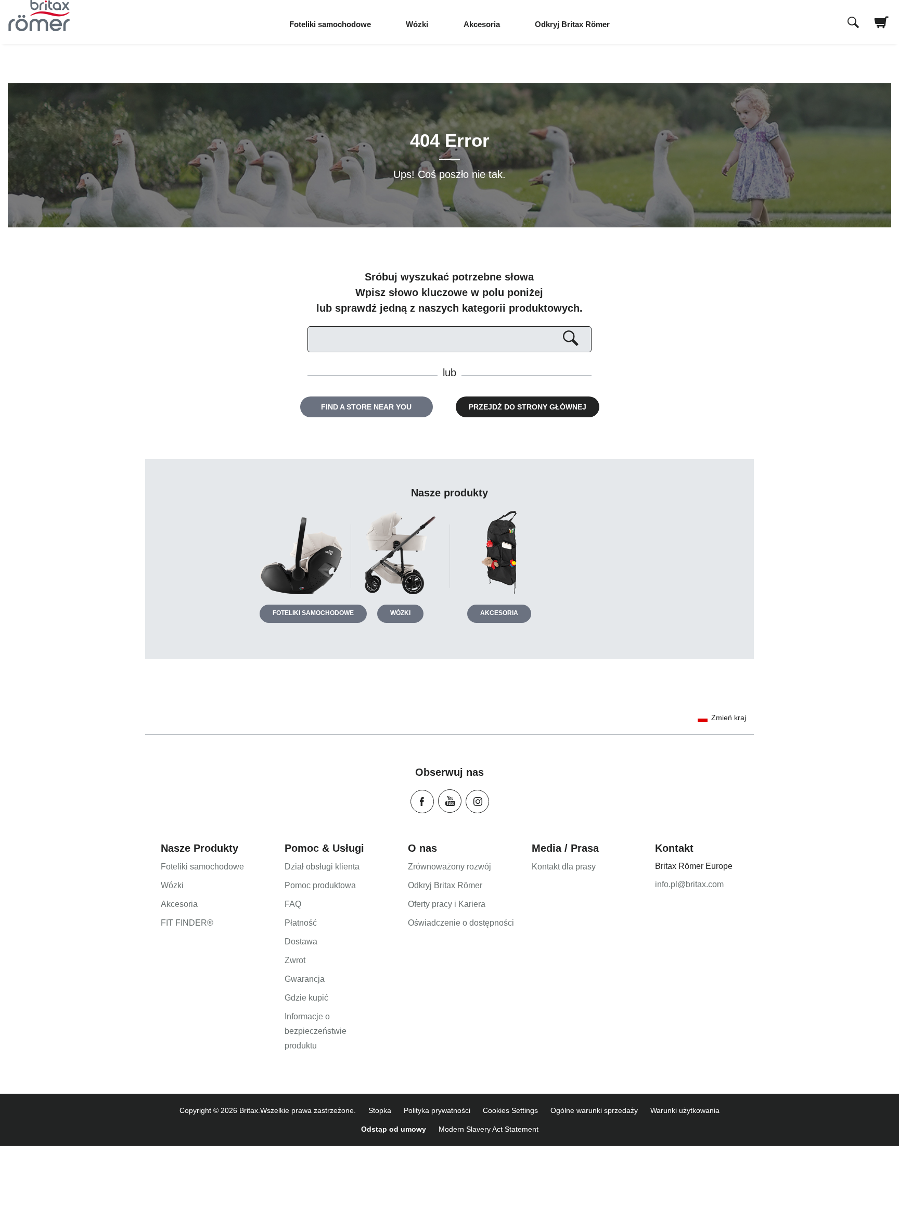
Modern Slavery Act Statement (488, 1129)
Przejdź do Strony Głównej (527, 407)
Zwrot (295, 960)
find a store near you (366, 407)
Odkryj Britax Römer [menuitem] (572, 24)
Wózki (400, 613)
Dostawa (301, 941)
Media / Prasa (565, 848)
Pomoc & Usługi (324, 848)
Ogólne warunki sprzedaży (594, 1110)
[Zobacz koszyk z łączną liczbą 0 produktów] (881, 29)
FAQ (293, 904)
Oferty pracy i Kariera (446, 904)
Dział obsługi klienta (322, 866)
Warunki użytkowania (685, 1110)
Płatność (301, 922)
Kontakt (674, 848)
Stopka (379, 1110)
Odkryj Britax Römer (445, 885)
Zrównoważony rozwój (449, 866)
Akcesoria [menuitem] (482, 24)
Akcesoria (499, 613)
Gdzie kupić (306, 997)
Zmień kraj (728, 717)
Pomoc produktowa (320, 885)
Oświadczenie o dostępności (461, 922)
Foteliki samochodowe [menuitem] (330, 24)
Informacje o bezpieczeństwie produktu (315, 1031)
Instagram (477, 801)
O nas (422, 848)
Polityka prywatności (437, 1110)
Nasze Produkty (199, 848)
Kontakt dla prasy (564, 866)
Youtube (449, 801)
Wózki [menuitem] (417, 24)
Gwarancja (305, 979)
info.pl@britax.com (689, 884)
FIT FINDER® (187, 922)
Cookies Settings (510, 1110)
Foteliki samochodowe (313, 613)
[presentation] (853, 23)
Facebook (422, 801)
